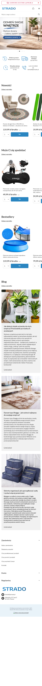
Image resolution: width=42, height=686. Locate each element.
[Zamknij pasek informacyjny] (38, 3)
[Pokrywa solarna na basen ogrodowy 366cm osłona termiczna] (15, 239)
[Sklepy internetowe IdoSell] (21, 613)
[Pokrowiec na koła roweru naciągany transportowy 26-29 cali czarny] (15, 172)
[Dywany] (21, 33)
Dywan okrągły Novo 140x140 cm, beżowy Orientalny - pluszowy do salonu (15, 124)
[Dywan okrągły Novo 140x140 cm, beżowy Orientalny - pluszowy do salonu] (15, 107)
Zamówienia (6, 540)
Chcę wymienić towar (8, 561)
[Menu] (39, 8)
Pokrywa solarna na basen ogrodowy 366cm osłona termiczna (14, 256)
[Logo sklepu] (8, 8)
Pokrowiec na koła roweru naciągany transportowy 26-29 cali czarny (14, 189)
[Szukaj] (39, 14)
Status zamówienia (7, 545)
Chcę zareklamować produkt (10, 553)
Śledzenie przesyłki (7, 549)
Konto (3, 573)
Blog (4, 281)
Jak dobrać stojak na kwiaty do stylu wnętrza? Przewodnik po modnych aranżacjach (17, 328)
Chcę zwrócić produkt (8, 557)
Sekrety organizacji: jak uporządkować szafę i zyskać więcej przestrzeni (21, 492)
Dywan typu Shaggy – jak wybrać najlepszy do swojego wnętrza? (20, 414)
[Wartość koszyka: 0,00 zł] (33, 8)
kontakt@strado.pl (10, 594)
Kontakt (3, 565)
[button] (17, 51)
